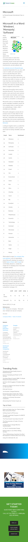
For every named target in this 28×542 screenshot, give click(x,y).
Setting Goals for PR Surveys (10, 413)
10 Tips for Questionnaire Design (11, 428)
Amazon (12, 262)
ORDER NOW (14, 533)
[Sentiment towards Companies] (8, 354)
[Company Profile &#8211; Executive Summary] (8, 334)
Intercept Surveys (7, 389)
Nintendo (5, 123)
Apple (8, 262)
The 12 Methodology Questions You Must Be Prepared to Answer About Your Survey (14, 435)
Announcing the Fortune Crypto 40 (12, 401)
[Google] (18, 332)
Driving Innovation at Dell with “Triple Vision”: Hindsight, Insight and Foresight (13, 394)
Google (19, 262)
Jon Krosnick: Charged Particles (11, 391)
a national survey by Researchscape (13, 68)
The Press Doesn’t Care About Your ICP (13, 419)
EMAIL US (14, 522)
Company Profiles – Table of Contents (12, 316)
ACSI (4, 309)
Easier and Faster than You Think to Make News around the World (13, 410)
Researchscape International (11, 15)
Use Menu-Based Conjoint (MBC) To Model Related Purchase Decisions (14, 379)
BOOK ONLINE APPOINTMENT (14, 528)
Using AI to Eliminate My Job (10, 437)
